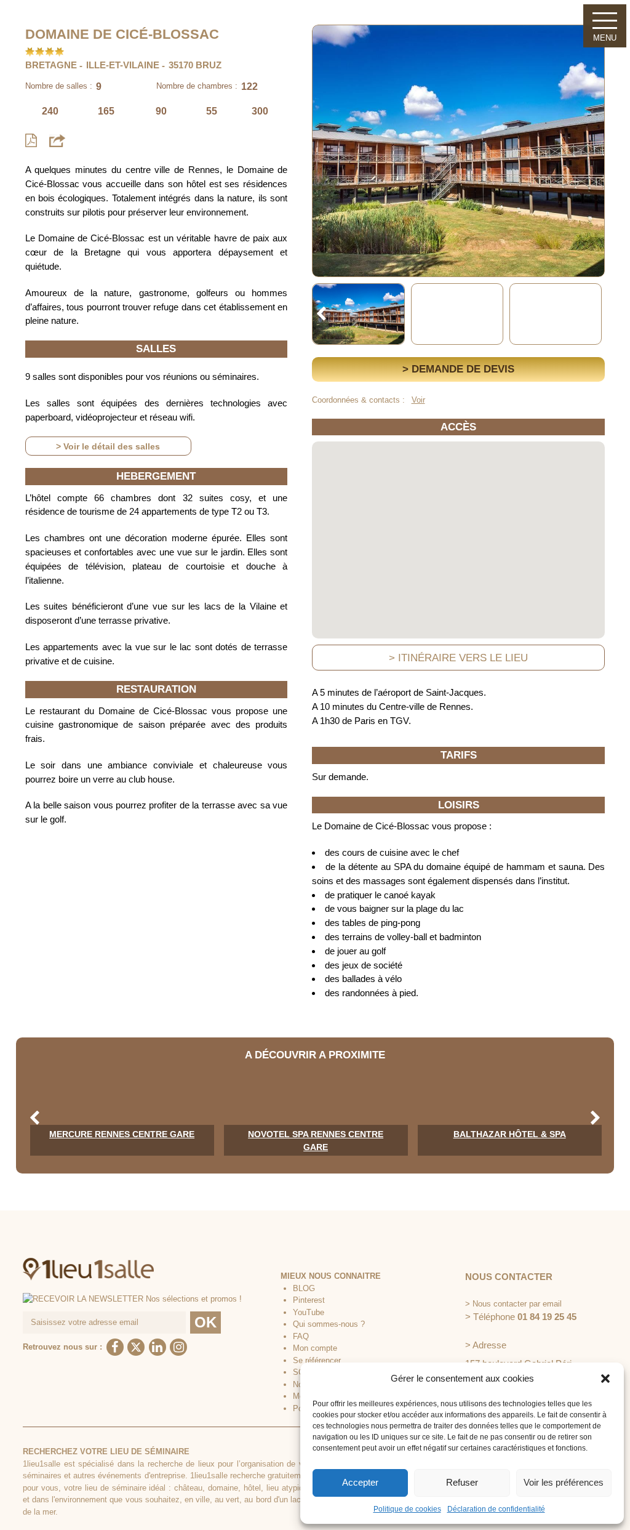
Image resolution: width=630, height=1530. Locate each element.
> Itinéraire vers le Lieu (458, 657)
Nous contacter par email (517, 1303)
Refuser (462, 1482)
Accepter (360, 1482)
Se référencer (317, 1360)
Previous (321, 314)
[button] (605, 1378)
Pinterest (309, 1300)
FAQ (301, 1336)
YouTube (308, 1312)
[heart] (331, 42)
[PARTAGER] (57, 140)
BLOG (304, 1288)
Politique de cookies (407, 1509)
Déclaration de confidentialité (496, 1509)
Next (595, 314)
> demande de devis (458, 369)
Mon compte (315, 1348)
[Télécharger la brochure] (31, 140)
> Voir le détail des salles (108, 446)
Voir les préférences (564, 1482)
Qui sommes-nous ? (329, 1324)
